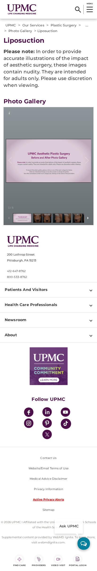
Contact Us (48, 458)
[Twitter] (47, 434)
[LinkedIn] (47, 413)
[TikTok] (66, 424)
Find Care (19, 565)
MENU (90, 3)
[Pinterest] (47, 424)
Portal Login (77, 565)
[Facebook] (28, 413)
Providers (39, 565)
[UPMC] (21, 9)
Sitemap (49, 510)
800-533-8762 (17, 277)
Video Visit (58, 565)
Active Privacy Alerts (48, 499)
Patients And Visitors (26, 289)
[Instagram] (28, 424)
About (11, 335)
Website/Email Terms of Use (48, 468)
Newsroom (15, 320)
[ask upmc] (83, 543)
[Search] (78, 9)
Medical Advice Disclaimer (48, 478)
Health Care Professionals (31, 304)
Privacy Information (48, 489)
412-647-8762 (16, 271)
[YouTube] (65, 413)
